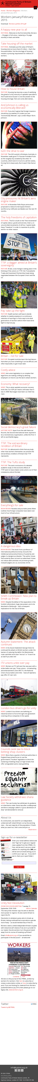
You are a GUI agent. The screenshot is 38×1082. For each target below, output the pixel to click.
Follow (34, 1004)
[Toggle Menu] (35, 7)
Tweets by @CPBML (8, 1007)
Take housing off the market (17, 43)
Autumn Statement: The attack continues (18, 643)
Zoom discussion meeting (11, 906)
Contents (16, 977)
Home (3, 11)
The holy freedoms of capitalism (19, 217)
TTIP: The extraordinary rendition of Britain (14, 444)
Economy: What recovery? (15, 384)
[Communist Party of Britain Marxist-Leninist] (3, 4)
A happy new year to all (14, 29)
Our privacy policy (6, 1076)
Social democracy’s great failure (18, 427)
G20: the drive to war (12, 151)
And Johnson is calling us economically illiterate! (14, 106)
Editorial (5, 33)
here (21, 981)
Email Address (7, 860)
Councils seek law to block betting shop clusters (15, 750)
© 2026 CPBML (5, 1073)
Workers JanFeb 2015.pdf (17, 24)
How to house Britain (13, 88)
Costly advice (8, 370)
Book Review (6, 509)
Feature (4, 92)
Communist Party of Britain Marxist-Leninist (18, 3)
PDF (23, 977)
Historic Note (6, 430)
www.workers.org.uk (16, 990)
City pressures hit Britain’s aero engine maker (18, 200)
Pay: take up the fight (13, 310)
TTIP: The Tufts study (13, 462)
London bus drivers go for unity (18, 708)
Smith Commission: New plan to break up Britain (19, 597)
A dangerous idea (10, 546)
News (3, 373)
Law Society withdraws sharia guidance (17, 798)
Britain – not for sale (12, 356)
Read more (32, 830)
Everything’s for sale (12, 505)
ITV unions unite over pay (15, 663)
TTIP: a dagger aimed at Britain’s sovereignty (19, 264)
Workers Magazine (13, 11)
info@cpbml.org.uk (11, 935)
